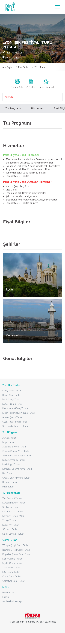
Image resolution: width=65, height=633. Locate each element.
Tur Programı (13, 108)
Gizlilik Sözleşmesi (46, 621)
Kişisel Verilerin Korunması (22, 621)
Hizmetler (37, 108)
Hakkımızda (8, 592)
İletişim (5, 597)
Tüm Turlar (23, 67)
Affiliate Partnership (12, 601)
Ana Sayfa (7, 67)
